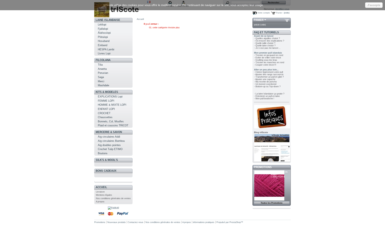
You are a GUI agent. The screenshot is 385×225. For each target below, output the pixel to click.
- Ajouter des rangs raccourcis (269, 74)
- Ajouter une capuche (264, 79)
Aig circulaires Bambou (111, 140)
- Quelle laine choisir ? (265, 45)
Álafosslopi (104, 32)
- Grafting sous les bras (265, 60)
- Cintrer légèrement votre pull (268, 72)
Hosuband (103, 41)
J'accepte (373, 5)
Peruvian (103, 72)
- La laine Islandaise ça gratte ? (269, 93)
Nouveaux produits (116, 222)
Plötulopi (103, 37)
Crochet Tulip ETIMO (110, 149)
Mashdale (103, 85)
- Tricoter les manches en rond (269, 62)
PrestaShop (235, 222)
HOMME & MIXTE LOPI (112, 104)
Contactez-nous (135, 222)
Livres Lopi (104, 53)
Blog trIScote (261, 132)
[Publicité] (113, 207)
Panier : (279, 13)
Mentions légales (104, 195)
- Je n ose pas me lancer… (267, 48)
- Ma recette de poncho (265, 81)
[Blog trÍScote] (272, 160)
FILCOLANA (103, 60)
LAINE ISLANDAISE (108, 19)
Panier (258, 19)
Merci (101, 81)
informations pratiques (203, 222)
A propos (100, 201)
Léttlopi (102, 24)
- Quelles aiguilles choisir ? (267, 38)
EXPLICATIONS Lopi (110, 96)
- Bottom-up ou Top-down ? (267, 86)
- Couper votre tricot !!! (265, 65)
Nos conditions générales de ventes (113, 198)
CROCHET (104, 113)
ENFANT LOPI (106, 108)
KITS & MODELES (107, 91)
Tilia (100, 64)
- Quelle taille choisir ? (264, 43)
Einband (102, 45)
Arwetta (102, 68)
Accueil (101, 187)
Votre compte (264, 13)
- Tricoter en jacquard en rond (268, 55)
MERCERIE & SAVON (109, 132)
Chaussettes (105, 117)
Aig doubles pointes (109, 145)
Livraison (100, 192)
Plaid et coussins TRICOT (113, 125)
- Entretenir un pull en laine (267, 96)
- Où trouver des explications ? (269, 41)
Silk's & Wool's (107, 159)
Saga (101, 77)
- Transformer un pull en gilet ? (269, 77)
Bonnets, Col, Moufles (111, 121)
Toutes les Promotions (272, 203)
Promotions (263, 167)
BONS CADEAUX (106, 170)
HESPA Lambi (106, 49)
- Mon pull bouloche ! (264, 98)
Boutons (102, 153)
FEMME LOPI (106, 100)
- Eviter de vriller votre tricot (267, 57)
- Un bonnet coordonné (265, 84)
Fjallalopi (103, 28)
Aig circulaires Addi (109, 136)
